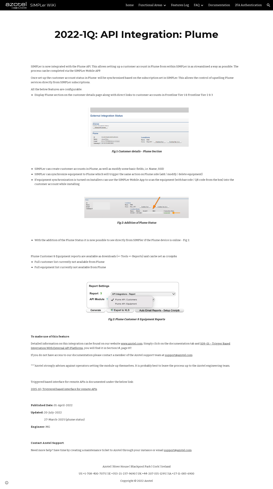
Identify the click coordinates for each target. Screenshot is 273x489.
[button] (268, 5)
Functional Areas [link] (150, 5)
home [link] (130, 5)
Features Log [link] (180, 5)
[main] (136, 34)
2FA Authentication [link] (248, 5)
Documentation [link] (219, 5)
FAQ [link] (197, 5)
